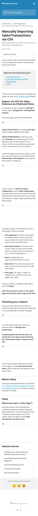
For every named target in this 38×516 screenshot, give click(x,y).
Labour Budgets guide (21, 96)
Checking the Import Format (17, 79)
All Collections (6, 24)
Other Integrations (19, 24)
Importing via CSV (13, 77)
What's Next (11, 82)
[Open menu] (34, 3)
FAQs (9, 84)
